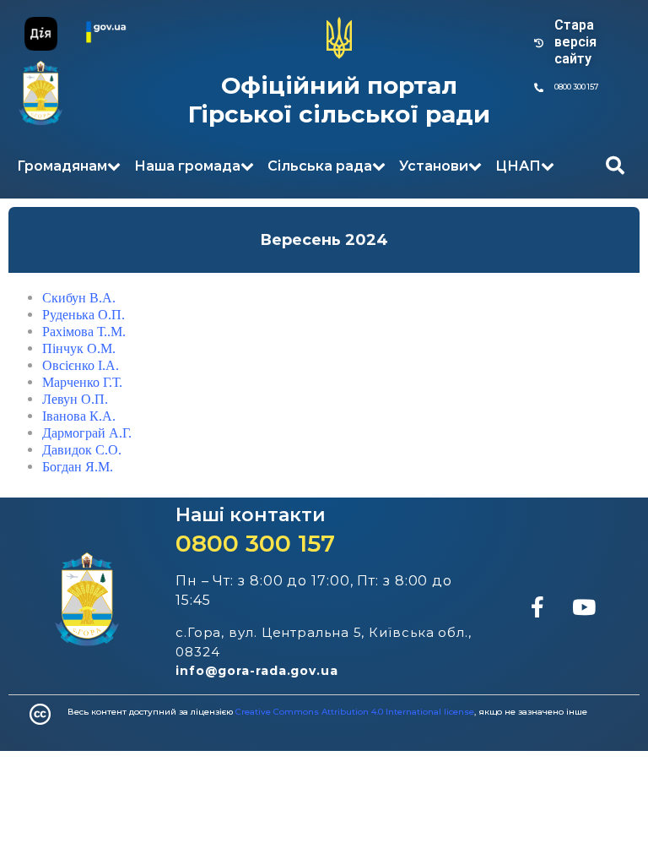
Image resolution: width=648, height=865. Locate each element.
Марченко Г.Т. (82, 382)
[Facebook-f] (537, 606)
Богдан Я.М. (77, 467)
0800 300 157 (255, 543)
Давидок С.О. (82, 450)
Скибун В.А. (79, 298)
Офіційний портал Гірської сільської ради (339, 99)
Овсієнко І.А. (80, 365)
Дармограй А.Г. (87, 433)
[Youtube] (584, 606)
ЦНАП (518, 166)
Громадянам (62, 166)
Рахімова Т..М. (84, 331)
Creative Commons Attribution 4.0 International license (354, 711)
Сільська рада (319, 166)
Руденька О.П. (83, 314)
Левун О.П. (75, 399)
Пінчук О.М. (79, 348)
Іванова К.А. (79, 416)
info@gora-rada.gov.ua (257, 670)
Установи (433, 166)
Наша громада (187, 166)
